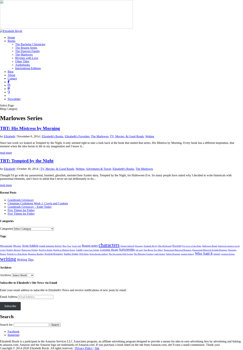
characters (109, 245)
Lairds (79, 249)
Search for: (6, 324)
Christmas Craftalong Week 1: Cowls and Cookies (38, 203)
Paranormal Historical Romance (178, 250)
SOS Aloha (84, 254)
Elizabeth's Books (52, 136)
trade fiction (159, 254)
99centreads (6, 245)
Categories (6, 228)
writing (8, 259)
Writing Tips (25, 259)
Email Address (9, 296)
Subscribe (10, 306)
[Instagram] (9, 85)
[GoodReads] (9, 92)
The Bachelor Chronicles (30, 44)
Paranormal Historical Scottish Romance (209, 250)
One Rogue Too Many (153, 250)
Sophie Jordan (71, 253)
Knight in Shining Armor (64, 250)
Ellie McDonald (165, 246)
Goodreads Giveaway (21, 200)
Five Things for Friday (21, 210)
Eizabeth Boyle (150, 246)
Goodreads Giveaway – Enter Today (30, 206)
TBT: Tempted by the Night (27, 160)
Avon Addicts (30, 245)
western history (187, 254)
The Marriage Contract (144, 254)
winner (216, 253)
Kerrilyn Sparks (46, 250)
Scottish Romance (53, 253)
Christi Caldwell (127, 246)
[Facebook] (8, 82)
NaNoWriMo (127, 249)
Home (11, 37)
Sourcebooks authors (98, 254)
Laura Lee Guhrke (91, 250)
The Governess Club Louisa (121, 254)
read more (6, 152)
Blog (10, 71)
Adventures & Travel (98, 168)
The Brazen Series (26, 47)
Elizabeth (9, 136)
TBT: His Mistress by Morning (30, 128)
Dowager (139, 246)
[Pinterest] (9, 88)
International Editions (28, 68)
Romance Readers (36, 254)
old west (139, 250)
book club (76, 246)
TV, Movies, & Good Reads (127, 136)
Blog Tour (66, 246)
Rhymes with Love (26, 58)
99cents (17, 245)
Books (11, 41)
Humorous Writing (29, 250)
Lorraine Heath (109, 249)
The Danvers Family (27, 51)
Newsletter (14, 99)
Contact (12, 78)
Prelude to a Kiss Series (17, 254)
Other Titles (22, 61)
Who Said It (204, 253)
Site (97, 348)
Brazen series (90, 245)
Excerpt (176, 245)
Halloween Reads (209, 246)
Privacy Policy (84, 348)
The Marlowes (24, 54)
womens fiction (228, 254)
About (11, 75)
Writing (149, 136)
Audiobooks (22, 64)
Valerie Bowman (173, 254)
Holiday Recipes (13, 250)
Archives (5, 275)
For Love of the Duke (191, 246)
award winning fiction (50, 245)
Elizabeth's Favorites (77, 136)
